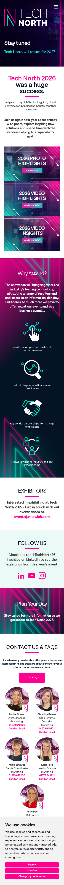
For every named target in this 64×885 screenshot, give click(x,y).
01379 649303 (17, 725)
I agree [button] (32, 864)
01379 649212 (47, 775)
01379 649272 (47, 728)
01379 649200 (17, 775)
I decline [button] (32, 870)
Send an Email (17, 728)
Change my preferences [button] (32, 876)
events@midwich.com (32, 517)
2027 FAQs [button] (32, 677)
